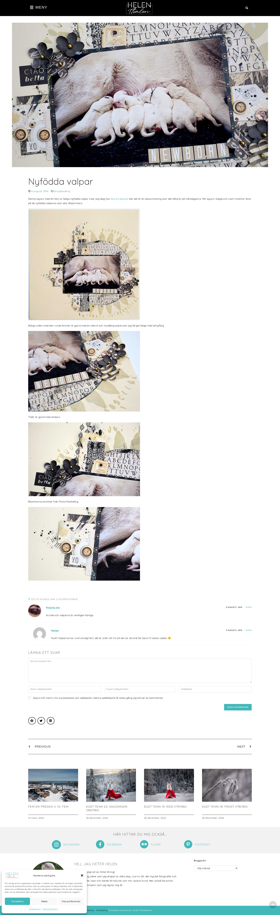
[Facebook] (100, 844)
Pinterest (202, 844)
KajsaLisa (53, 607)
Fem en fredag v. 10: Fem (48, 806)
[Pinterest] (188, 844)
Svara (248, 607)
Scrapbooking (62, 191)
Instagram (71, 844)
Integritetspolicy (50, 909)
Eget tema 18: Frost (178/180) (225, 806)
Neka (44, 901)
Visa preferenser (71, 901)
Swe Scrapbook (119, 198)
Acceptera (17, 901)
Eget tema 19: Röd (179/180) (165, 806)
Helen (55, 630)
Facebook (114, 844)
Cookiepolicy (35, 909)
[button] (82, 875)
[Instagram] (56, 844)
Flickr (156, 844)
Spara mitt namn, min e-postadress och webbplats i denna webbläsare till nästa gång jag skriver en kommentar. (98, 697)
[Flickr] (144, 844)
